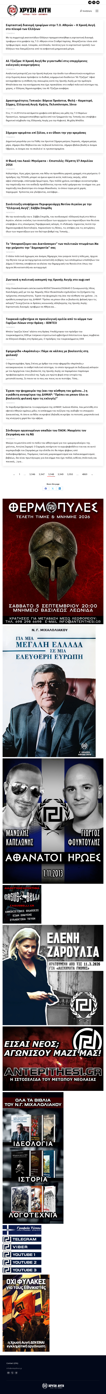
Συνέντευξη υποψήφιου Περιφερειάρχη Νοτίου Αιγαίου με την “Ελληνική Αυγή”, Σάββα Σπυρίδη (49, 206)
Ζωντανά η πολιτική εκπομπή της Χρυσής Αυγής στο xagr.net (48, 279)
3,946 (32, 474)
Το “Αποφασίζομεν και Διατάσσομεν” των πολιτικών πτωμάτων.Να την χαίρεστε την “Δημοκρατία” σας (52, 245)
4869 (84, 474)
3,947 (42, 474)
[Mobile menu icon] (97, 10)
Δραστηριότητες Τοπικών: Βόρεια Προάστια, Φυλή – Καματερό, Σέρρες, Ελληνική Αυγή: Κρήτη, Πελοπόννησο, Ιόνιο (49, 102)
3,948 (51, 474)
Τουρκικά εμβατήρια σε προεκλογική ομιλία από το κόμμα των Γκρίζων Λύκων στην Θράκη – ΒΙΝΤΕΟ (49, 321)
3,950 (70, 474)
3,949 (60, 474)
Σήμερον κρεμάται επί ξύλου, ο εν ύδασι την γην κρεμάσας (46, 132)
